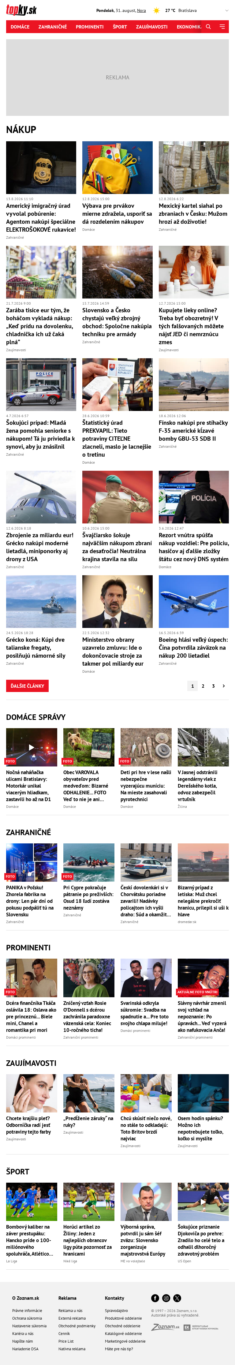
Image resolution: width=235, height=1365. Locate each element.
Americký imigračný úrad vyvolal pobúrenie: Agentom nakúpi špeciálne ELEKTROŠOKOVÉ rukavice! (41, 218)
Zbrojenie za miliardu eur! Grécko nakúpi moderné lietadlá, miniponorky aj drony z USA (39, 547)
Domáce (20, 27)
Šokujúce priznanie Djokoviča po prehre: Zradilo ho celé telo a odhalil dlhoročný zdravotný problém (201, 1240)
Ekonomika (190, 27)
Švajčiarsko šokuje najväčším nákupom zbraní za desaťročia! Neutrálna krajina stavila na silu (117, 547)
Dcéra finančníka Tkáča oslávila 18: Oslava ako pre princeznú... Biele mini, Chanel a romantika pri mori (31, 1016)
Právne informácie (27, 1310)
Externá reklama (72, 1318)
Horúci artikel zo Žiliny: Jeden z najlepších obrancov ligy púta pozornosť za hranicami (87, 1240)
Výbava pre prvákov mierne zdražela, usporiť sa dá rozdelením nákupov (117, 214)
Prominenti (90, 27)
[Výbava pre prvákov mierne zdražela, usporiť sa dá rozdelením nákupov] (117, 167)
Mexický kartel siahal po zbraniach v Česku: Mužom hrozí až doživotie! (193, 214)
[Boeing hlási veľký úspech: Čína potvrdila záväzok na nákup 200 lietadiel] (194, 601)
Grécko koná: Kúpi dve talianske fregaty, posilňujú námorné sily (35, 648)
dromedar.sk (187, 921)
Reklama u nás (70, 1310)
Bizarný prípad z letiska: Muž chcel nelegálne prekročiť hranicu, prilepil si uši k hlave (203, 901)
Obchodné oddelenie (122, 1326)
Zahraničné (53, 27)
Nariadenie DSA (25, 1349)
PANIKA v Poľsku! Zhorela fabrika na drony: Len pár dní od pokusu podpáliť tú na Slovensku (30, 901)
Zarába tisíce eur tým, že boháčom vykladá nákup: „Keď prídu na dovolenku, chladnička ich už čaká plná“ (39, 326)
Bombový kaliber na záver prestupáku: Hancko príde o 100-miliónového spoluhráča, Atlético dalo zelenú (28, 1240)
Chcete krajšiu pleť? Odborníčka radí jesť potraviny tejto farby (28, 1125)
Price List (65, 1341)
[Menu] (222, 26)
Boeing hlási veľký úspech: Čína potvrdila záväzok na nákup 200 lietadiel (193, 648)
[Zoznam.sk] (167, 1329)
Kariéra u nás (22, 1333)
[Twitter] (177, 1299)
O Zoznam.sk (25, 1298)
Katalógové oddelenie (123, 1333)
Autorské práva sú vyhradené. (175, 1315)
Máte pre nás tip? (119, 1349)
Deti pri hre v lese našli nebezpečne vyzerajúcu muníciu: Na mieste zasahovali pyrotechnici (146, 786)
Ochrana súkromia (27, 1318)
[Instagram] (166, 1299)
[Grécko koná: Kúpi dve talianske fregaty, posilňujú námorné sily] (41, 601)
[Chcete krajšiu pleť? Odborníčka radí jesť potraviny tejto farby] (31, 1093)
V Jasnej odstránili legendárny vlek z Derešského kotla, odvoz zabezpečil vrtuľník (198, 786)
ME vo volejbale (133, 1261)
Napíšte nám (22, 1341)
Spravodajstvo (116, 1310)
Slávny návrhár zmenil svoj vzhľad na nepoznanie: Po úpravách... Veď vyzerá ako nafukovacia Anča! (202, 1016)
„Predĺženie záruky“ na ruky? (88, 1121)
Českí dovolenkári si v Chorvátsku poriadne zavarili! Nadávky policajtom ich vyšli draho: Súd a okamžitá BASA (145, 901)
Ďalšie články (27, 686)
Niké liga (70, 1261)
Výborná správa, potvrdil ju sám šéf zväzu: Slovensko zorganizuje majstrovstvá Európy (143, 1240)
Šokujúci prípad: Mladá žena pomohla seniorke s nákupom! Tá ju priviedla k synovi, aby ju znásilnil (40, 435)
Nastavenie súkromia (29, 1326)
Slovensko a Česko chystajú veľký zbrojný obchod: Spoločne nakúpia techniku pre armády (117, 322)
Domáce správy (35, 717)
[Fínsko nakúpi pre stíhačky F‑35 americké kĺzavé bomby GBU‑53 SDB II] (194, 384)
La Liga (11, 1261)
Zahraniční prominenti (80, 1037)
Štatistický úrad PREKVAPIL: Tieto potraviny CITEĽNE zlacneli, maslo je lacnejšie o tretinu (116, 438)
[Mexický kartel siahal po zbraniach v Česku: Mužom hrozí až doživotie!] (194, 167)
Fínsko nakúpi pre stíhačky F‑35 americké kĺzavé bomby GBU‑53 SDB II (193, 431)
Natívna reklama (71, 1349)
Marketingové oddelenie (125, 1341)
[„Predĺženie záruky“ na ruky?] (88, 1093)
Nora (141, 10)
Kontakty (114, 1298)
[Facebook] (155, 1299)
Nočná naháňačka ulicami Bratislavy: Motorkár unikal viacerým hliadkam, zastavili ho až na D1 (28, 786)
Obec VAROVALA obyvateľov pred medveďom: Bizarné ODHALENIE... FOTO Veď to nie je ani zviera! (85, 786)
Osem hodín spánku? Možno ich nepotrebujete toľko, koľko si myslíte (200, 1128)
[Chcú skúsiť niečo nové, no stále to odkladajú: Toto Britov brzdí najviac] (146, 1093)
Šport (120, 27)
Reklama (67, 1298)
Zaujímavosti (152, 27)
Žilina (182, 806)
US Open (184, 1261)
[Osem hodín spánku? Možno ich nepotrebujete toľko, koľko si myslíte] (203, 1093)
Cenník (64, 1333)
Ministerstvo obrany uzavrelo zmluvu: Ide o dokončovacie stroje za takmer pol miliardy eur (113, 651)
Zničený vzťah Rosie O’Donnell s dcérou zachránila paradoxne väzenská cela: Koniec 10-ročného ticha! (87, 1016)
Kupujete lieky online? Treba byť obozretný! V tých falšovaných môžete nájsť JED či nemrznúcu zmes (191, 326)
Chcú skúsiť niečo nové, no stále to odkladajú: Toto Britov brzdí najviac (146, 1128)
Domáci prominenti (21, 1037)
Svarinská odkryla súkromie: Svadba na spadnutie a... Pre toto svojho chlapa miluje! (145, 1013)
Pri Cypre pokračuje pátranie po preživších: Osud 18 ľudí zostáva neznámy (88, 897)
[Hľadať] (208, 26)
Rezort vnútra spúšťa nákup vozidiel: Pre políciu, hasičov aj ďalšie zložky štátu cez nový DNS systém (194, 547)
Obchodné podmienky (76, 1326)
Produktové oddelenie (123, 1318)
